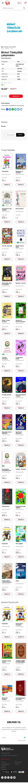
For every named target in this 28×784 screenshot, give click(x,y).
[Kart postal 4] (21, 198)
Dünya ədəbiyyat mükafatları (5, 764)
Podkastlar (4, 769)
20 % (18, 76)
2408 (18, 79)
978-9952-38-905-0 (20, 65)
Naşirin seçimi (18, 762)
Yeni (12, 48)
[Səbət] (25, 3)
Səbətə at (16, 96)
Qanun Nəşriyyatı (6, 58)
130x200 (19, 68)
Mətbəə (3, 767)
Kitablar (7, 48)
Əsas (2, 48)
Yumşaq (19, 71)
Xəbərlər (17, 764)
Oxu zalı (3, 762)
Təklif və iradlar (5, 759)
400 (18, 74)
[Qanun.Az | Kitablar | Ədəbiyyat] (7, 3)
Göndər (20, 134)
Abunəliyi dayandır (22, 740)
